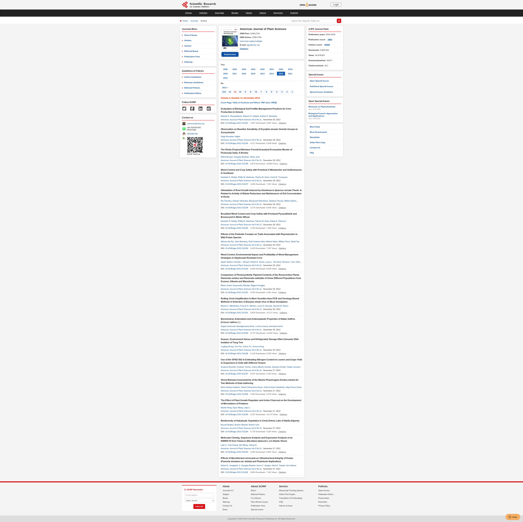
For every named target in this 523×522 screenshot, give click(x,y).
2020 (281, 69)
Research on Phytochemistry (321, 107)
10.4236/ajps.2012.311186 (236, 394)
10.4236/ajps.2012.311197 (236, 184)
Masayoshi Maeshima (258, 201)
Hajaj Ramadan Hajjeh (230, 136)
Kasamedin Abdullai (241, 285)
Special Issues (257, 509)
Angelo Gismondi (228, 326)
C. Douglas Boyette (247, 465)
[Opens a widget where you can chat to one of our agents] (512, 517)
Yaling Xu (253, 445)
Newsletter (315, 137)
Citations (244, 49)
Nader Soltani (226, 262)
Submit (294, 13)
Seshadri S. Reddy (229, 177)
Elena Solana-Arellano (230, 387)
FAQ (312, 153)
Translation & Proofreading (290, 498)
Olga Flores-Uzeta (294, 387)
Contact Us (315, 148)
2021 (272, 69)
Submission (230, 54)
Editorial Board (191, 51)
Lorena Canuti (262, 326)
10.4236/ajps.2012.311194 (236, 248)
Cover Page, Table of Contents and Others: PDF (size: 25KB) (249, 102)
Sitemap (226, 502)
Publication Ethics (192, 93)
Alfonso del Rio (227, 241)
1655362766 (192, 134)
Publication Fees (192, 57)
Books (235, 13)
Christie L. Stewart (241, 262)
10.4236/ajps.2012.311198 (236, 164)
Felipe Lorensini (294, 367)
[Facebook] (192, 108)
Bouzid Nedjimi (227, 425)
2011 (290, 74)
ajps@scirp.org (253, 45)
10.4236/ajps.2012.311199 (236, 143)
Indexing (188, 62)
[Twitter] (184, 108)
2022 (262, 69)
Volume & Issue (285, 506)
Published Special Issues (321, 86)
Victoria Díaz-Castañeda (274, 387)
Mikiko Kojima (290, 201)
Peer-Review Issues (259, 502)
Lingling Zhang (227, 346)
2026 (225, 69)
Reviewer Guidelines (193, 82)
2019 (290, 69)
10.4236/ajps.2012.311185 (236, 414)
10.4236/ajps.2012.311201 (236, 123)
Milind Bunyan (227, 157)
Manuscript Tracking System (291, 490)
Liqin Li (247, 407)
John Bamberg (241, 241)
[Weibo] (209, 108)
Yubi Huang (233, 445)
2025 (234, 69)
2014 (262, 74)
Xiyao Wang (238, 407)
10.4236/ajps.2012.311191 (236, 313)
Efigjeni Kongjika (258, 285)
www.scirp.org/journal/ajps (251, 41)
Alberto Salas (271, 241)
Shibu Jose (255, 157)
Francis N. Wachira (248, 306)
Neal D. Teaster (278, 465)
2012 (281, 74)
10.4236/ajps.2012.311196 (236, 208)
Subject (226, 494)
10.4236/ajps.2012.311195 (236, 228)
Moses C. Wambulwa (230, 306)
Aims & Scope (190, 35)
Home (188, 13)
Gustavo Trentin (244, 367)
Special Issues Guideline (321, 92)
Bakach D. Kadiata (251, 116)
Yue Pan (238, 346)
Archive (187, 46)
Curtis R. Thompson (279, 177)
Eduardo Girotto (279, 367)
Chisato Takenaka (240, 201)
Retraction (322, 502)
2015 (253, 74)
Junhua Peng (258, 346)
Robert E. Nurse (257, 262)
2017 (234, 74)
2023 (253, 69)
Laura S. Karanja (264, 306)
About (262, 13)
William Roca (284, 241)
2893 (330, 40)
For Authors (256, 498)
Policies (323, 486)
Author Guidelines (192, 77)
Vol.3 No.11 (257, 119)
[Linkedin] (200, 108)
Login (336, 4)
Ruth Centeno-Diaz (257, 241)
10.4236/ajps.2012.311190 (236, 333)
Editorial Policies (192, 88)
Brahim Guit (254, 425)
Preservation (323, 498)
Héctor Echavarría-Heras (252, 387)
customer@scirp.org (195, 123)
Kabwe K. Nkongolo (268, 116)
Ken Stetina (291, 465)
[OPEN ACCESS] (308, 5)
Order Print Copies (287, 494)
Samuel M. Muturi (280, 306)
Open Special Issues (319, 81)
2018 (225, 74)
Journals (219, 13)
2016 (244, 74)
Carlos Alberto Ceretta (261, 367)
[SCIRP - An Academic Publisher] (199, 5)
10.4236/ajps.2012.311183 (236, 452)
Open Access (324, 490)
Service (283, 486)
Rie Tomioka (226, 201)
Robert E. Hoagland (229, 465)
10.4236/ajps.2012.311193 (236, 269)
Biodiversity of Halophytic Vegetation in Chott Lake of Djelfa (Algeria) (260, 421)
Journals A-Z (228, 490)
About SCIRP (258, 486)
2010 (225, 78)
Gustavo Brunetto (228, 367)
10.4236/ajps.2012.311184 (236, 431)
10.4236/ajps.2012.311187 (236, 374)
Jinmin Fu (247, 346)
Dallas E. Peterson (278, 221)
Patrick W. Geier (262, 177)
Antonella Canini (276, 326)
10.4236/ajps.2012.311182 (236, 472)
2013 (272, 74)
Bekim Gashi (226, 285)
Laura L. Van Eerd (273, 262)
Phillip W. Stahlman (246, 177)
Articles (203, 13)
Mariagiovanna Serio (245, 326)
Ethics (253, 490)
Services (278, 13)
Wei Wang (243, 445)
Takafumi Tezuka (276, 201)
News (249, 13)
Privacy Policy (324, 506)
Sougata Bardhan (241, 157)
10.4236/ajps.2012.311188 (236, 353)
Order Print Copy (317, 142)
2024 (244, 69)
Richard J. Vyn (288, 262)
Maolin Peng (226, 407)
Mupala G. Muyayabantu (231, 116)
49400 (327, 45)
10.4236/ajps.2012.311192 (236, 292)
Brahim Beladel (241, 425)
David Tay (295, 241)
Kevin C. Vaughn (264, 465)
